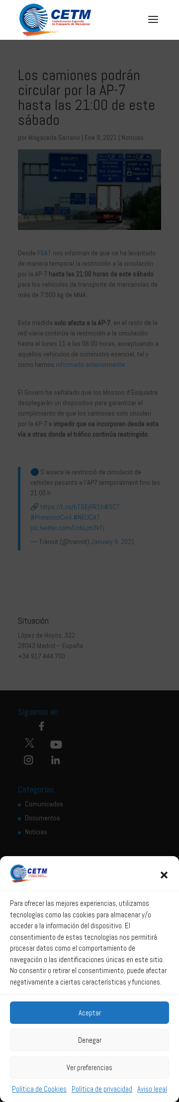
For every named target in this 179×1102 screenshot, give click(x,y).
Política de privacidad (102, 1089)
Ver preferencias (89, 1067)
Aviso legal (152, 1089)
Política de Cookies (39, 1089)
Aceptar (90, 1012)
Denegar (89, 1040)
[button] (164, 875)
